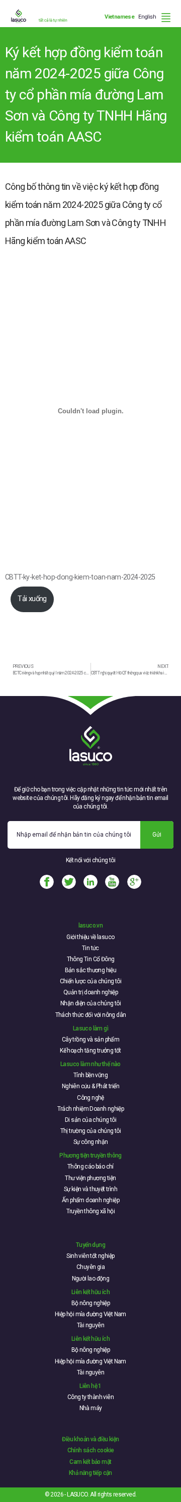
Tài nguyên (90, 1325)
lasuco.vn (90, 925)
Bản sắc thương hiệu (91, 970)
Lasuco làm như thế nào (90, 1064)
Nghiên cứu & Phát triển (90, 1086)
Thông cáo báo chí (90, 1166)
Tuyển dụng (90, 1244)
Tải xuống (32, 599)
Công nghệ (90, 1097)
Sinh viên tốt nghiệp (90, 1255)
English (147, 17)
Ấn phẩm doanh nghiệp (90, 1200)
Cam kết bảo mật (90, 1461)
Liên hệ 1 (90, 1386)
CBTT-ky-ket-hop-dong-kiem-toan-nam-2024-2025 (80, 577)
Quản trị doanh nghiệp (90, 992)
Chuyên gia (90, 1266)
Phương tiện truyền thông (90, 1155)
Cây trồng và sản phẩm (90, 1039)
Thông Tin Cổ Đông (91, 959)
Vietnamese (119, 17)
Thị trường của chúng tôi (90, 1130)
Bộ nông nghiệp (90, 1303)
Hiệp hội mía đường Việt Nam (90, 1314)
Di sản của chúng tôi (90, 1119)
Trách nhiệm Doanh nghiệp (90, 1108)
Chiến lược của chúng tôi (91, 981)
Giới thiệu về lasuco (90, 937)
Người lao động (91, 1278)
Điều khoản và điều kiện (90, 1439)
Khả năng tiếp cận (90, 1472)
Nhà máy (90, 1408)
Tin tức (90, 948)
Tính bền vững (90, 1075)
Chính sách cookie (90, 1450)
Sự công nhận (90, 1141)
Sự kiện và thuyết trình (90, 1189)
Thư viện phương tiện (90, 1178)
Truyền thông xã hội (90, 1211)
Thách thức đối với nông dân (90, 1014)
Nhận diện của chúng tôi (90, 1003)
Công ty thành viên (90, 1397)
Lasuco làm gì (90, 1028)
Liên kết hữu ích (90, 1292)
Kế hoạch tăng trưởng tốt (90, 1050)
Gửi (156, 834)
